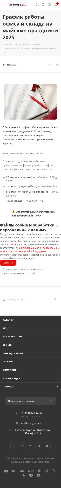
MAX (38, 445)
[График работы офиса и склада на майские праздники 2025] (30, 102)
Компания (10, 369)
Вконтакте (13, 445)
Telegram (30, 445)
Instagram (22, 445)
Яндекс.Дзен (47, 445)
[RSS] (50, 64)
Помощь (8, 386)
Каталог (8, 319)
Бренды (7, 344)
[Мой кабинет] (49, 5)
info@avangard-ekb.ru (32, 423)
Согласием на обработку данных (29, 251)
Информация (11, 378)
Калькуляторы (12, 336)
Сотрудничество (14, 353)
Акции (7, 328)
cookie (12, 244)
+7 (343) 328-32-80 (31, 412)
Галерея (8, 361)
